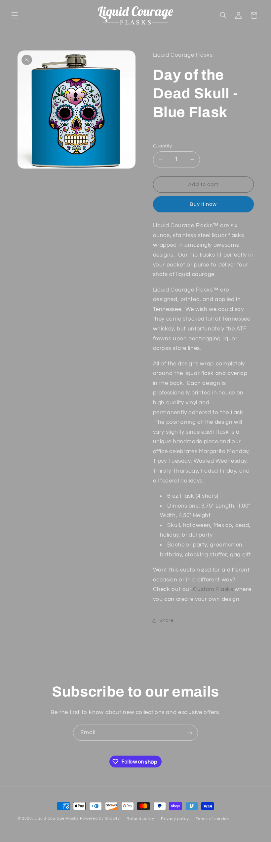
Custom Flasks (213, 589)
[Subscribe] (190, 733)
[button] (14, 15)
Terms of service (212, 819)
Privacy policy (175, 819)
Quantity (162, 146)
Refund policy (140, 819)
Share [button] (167, 620)
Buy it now (203, 204)
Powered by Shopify (100, 818)
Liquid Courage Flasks (56, 818)
